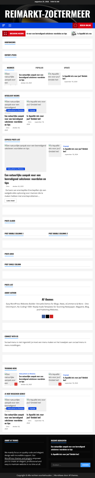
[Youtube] (51, 316)
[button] (3, 25)
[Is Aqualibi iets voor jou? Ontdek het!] (36, 106)
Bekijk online (85, 25)
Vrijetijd (32, 110)
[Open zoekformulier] (70, 25)
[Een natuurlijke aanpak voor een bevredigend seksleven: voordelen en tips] (14, 106)
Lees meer (11, 201)
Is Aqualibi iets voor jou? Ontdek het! (54, 78)
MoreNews (58, 475)
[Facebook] (43, 316)
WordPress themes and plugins (18, 458)
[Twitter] (47, 316)
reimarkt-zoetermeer (47, 13)
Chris (7, 128)
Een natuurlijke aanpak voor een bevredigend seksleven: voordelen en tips (36, 33)
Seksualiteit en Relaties (16, 110)
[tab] (19, 68)
